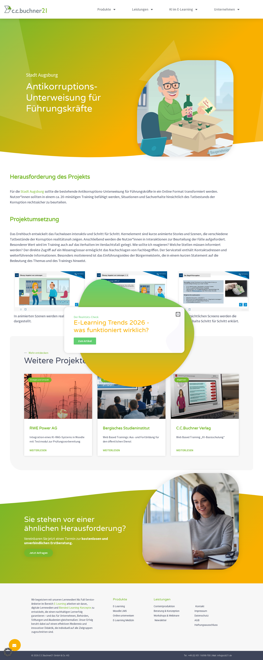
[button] (8, 652)
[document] (131, 330)
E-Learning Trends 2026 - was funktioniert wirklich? (111, 326)
